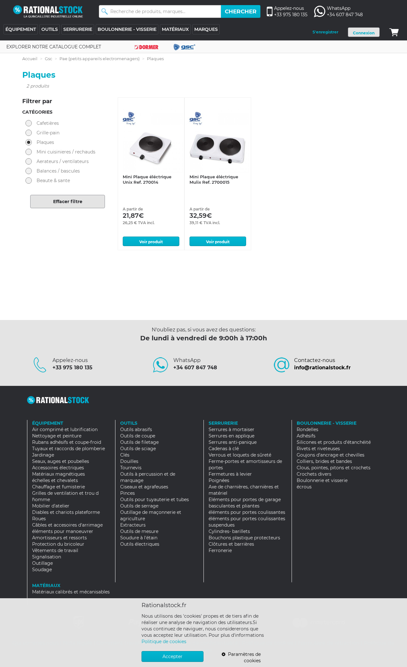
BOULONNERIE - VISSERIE (127, 29)
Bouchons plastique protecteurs (244, 538)
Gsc (48, 58)
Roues (39, 519)
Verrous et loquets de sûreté (240, 455)
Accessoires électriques (58, 468)
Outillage (42, 563)
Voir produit (151, 241)
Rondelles (307, 429)
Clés (124, 455)
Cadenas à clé (224, 448)
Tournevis (130, 468)
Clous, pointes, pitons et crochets (333, 468)
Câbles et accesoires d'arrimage (67, 525)
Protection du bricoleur (58, 544)
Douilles (129, 461)
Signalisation (46, 557)
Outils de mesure (139, 531)
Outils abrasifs (136, 429)
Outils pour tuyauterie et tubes (154, 499)
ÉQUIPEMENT (20, 29)
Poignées (219, 480)
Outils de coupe (137, 436)
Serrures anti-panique (233, 442)
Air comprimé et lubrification (65, 429)
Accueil (30, 58)
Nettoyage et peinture (56, 436)
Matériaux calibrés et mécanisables (71, 592)
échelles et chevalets (55, 480)
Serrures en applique (231, 436)
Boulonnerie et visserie (322, 480)
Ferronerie (220, 550)
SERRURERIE (77, 29)
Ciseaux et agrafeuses (144, 487)
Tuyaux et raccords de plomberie (68, 448)
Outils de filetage (139, 442)
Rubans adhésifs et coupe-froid (66, 442)
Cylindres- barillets (229, 531)
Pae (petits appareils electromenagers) (99, 58)
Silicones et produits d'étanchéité (334, 442)
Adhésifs (306, 436)
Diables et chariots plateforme (66, 512)
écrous (304, 487)
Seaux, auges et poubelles (60, 461)
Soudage (42, 569)
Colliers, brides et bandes (324, 461)
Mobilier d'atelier (50, 506)
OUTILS (49, 29)
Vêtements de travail (55, 550)
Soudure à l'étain (138, 538)
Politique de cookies (163, 641)
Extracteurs (133, 525)
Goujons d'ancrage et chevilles (330, 455)
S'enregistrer (325, 32)
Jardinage (43, 455)
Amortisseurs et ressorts (59, 538)
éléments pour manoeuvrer (62, 531)
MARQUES (206, 29)
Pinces (127, 493)
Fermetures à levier (230, 474)
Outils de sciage (138, 448)
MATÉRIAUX (175, 29)
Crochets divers (314, 474)
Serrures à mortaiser (231, 429)
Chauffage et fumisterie (58, 487)
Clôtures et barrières (231, 544)
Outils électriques (139, 544)
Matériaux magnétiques (58, 474)
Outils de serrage (139, 506)
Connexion (364, 33)
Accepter (172, 656)
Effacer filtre (67, 201)
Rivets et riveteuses (318, 448)
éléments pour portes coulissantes (247, 512)
